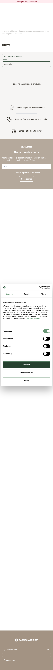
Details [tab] (27, 294)
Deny (26, 381)
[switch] (46, 339)
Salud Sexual (12, 31)
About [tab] (43, 294)
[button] (26, 660)
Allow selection (26, 373)
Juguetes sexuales (26, 31)
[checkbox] (14, 173)
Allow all (26, 365)
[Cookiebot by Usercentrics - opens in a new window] (39, 287)
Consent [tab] (9, 294)
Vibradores (17, 34)
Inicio (4, 31)
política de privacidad (31, 173)
